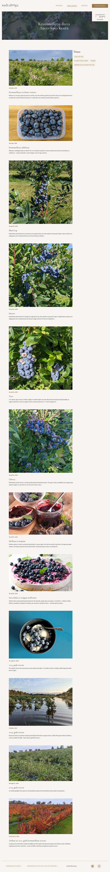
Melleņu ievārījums (17, 541)
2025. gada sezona (16, 665)
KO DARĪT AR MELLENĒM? (81, 61)
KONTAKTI (84, 5)
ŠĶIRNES (93, 61)
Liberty (12, 479)
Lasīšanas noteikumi (13, 866)
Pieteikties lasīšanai (100, 6)
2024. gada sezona (16, 732)
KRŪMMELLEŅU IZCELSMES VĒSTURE (84, 65)
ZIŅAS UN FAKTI (72, 5)
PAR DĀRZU (59, 5)
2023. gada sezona (16, 787)
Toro (11, 396)
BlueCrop (13, 230)
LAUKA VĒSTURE (78, 56)
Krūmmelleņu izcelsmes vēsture (22, 92)
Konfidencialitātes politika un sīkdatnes (42, 866)
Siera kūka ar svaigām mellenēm (22, 597)
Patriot (12, 313)
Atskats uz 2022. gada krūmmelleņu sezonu (27, 840)
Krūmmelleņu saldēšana (19, 147)
